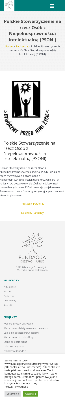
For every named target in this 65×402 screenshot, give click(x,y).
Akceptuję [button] (30, 393)
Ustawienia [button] (13, 393)
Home (9, 46)
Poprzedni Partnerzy (32, 203)
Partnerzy (22, 46)
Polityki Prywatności (16, 386)
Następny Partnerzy (32, 212)
